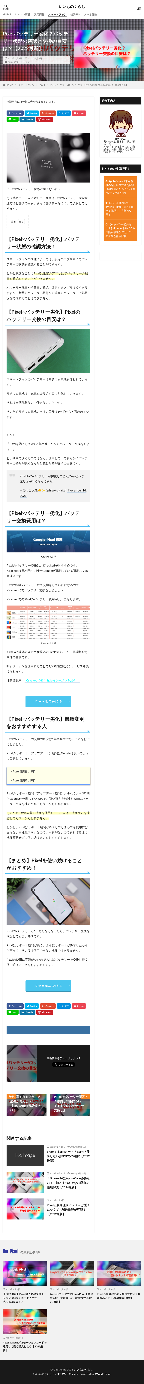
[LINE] (13, 119)
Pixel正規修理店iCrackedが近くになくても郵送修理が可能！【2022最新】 (68, 1209)
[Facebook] (15, 113)
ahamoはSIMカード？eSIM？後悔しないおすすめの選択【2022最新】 (68, 1156)
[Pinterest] (44, 119)
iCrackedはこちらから (48, 701)
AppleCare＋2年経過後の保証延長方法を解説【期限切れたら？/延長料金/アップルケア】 (120, 187)
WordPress (102, 1374)
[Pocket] (79, 113)
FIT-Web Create (67, 1374)
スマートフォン (57, 14)
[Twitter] (32, 113)
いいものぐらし (72, 6)
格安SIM (75, 14)
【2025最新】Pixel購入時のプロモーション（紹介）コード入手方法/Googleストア (24, 1297)
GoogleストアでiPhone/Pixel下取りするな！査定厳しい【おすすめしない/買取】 (71, 1297)
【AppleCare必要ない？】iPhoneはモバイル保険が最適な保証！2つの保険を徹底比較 (120, 230)
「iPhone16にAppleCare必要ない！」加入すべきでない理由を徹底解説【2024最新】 (68, 1182)
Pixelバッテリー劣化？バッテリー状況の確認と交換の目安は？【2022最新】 (89, 85)
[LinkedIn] (27, 119)
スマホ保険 (90, 14)
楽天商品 (39, 14)
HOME (7, 14)
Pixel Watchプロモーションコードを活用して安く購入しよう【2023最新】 (25, 1346)
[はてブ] (64, 113)
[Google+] (48, 113)
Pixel (10, 62)
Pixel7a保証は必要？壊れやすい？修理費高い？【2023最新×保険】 (118, 1295)
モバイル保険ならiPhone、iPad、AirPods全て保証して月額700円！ (120, 208)
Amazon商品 (22, 14)
